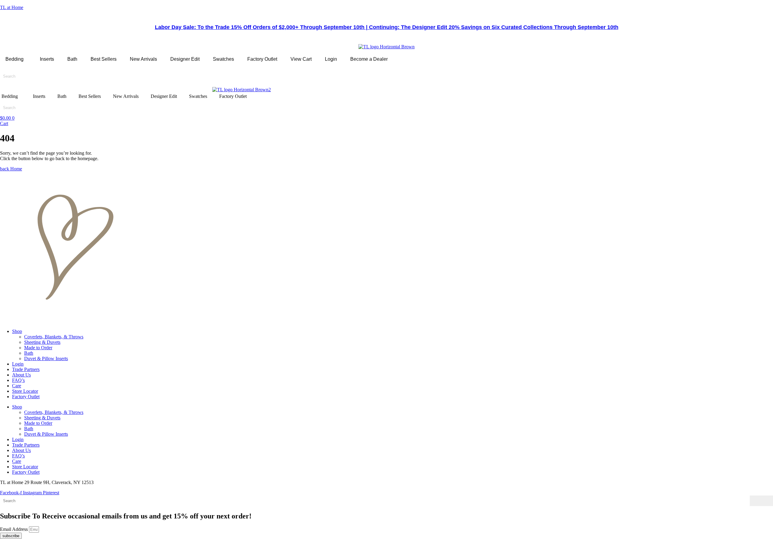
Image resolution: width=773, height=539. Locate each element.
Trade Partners (26, 369)
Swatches (223, 59)
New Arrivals (143, 59)
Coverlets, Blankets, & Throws (53, 336)
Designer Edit (185, 59)
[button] (16, 59)
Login (331, 59)
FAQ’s (18, 380)
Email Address (14, 529)
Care (16, 385)
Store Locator (25, 391)
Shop (17, 331)
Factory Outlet (262, 59)
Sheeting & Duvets (42, 342)
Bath (72, 59)
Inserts (47, 59)
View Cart (301, 59)
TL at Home (11, 7)
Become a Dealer (369, 59)
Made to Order (38, 347)
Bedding (14, 59)
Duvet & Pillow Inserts (46, 358)
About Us (21, 374)
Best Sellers (104, 59)
